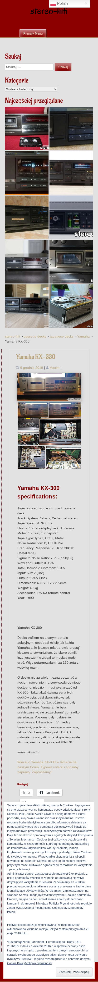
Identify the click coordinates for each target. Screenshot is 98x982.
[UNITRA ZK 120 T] (71, 306)
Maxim (54, 368)
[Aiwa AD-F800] (71, 128)
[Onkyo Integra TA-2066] (71, 217)
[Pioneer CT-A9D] (71, 173)
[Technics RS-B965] (27, 128)
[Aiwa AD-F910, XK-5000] (27, 217)
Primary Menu (33, 33)
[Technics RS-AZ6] (71, 261)
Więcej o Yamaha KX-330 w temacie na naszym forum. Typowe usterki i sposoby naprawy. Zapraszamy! (47, 767)
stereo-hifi (49, 11)
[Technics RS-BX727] (27, 306)
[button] (32, 410)
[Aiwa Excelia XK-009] (27, 173)
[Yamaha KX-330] (49, 386)
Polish (62, 3)
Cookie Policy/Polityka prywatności (29, 963)
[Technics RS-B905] (27, 261)
